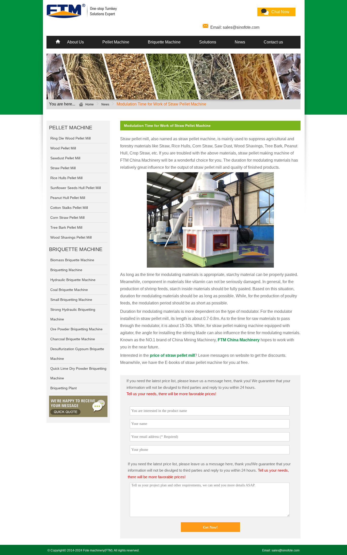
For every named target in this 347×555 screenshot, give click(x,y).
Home (89, 104)
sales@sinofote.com (285, 550)
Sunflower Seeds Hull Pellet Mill (75, 188)
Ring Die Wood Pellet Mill (70, 138)
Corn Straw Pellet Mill (67, 217)
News (240, 42)
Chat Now (280, 12)
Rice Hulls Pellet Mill (66, 178)
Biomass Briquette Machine (72, 260)
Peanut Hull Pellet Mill (67, 198)
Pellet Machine (115, 42)
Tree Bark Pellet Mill (66, 227)
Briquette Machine (164, 42)
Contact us (273, 42)
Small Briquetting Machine (71, 300)
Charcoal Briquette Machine (72, 339)
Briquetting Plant (63, 388)
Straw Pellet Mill (63, 168)
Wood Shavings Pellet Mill (71, 237)
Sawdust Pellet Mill (65, 158)
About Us (75, 42)
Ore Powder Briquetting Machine (76, 329)
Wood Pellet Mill (63, 148)
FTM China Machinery (239, 340)
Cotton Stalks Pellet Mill (69, 208)
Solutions (207, 42)
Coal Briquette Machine (69, 290)
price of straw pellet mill (172, 355)
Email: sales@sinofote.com (234, 27)
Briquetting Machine (66, 270)
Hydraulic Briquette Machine (73, 280)
